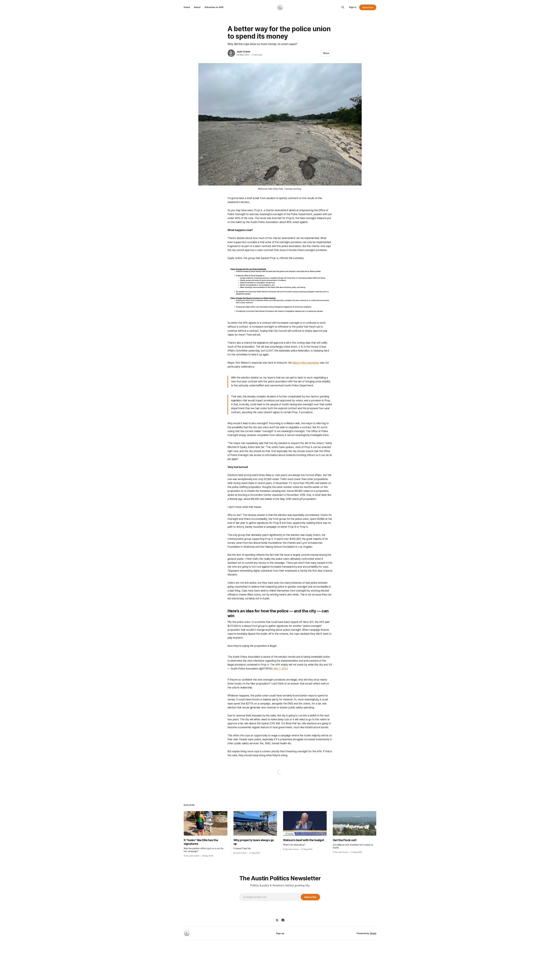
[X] (277, 920)
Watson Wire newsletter (305, 362)
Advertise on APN (214, 7)
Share (326, 53)
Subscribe (367, 7)
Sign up (280, 933)
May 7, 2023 (280, 668)
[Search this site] (343, 7)
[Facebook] (282, 920)
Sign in (352, 7)
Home (187, 7)
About (197, 7)
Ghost (373, 933)
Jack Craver (243, 51)
